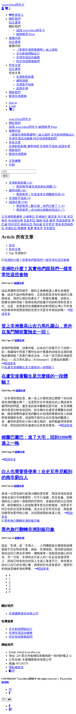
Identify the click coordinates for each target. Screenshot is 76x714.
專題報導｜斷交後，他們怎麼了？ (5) (40, 205)
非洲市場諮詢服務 (28, 57)
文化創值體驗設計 (28, 53)
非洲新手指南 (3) (20, 198)
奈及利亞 (29, 220)
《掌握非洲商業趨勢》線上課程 (37, 49)
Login (12, 106)
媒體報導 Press (25, 34)
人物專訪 (29, 216)
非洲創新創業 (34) (20, 182)
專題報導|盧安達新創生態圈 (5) (36, 186)
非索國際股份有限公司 (23, 613)
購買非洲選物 (18, 96)
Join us (13, 102)
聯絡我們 (15, 92)
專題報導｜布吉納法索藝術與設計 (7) (40, 209)
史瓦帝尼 (49, 224)
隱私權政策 (16, 667)
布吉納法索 (15, 220)
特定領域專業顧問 (28, 61)
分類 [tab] (12, 164)
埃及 (46, 220)
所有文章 (15, 65)
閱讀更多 (10, 363)
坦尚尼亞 (14, 224)
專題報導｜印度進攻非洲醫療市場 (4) (40, 194)
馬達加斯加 (63, 220)
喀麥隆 (22, 228)
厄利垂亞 (49, 228)
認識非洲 (22, 88)
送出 (5, 175)
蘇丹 (52, 220)
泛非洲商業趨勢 (11, 216)
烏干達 (62, 216)
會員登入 (18, 14)
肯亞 (70, 216)
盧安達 (52, 216)
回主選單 (15, 22)
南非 (4, 220)
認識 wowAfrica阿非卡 (30, 30)
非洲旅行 (41, 216)
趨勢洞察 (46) (17, 190)
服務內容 (15, 38)
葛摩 (30, 228)
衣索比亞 (11, 228)
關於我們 (15, 18)
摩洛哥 (38, 228)
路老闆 (5, 682)
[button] (15, 123)
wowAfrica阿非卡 (13, 4)
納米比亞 (26, 224)
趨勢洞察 (22, 80)
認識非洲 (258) (18, 202)
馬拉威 (37, 224)
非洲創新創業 (25, 76)
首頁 (12, 245)
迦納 (39, 220)
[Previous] (9, 575)
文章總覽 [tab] (15, 160)
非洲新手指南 (25, 84)
